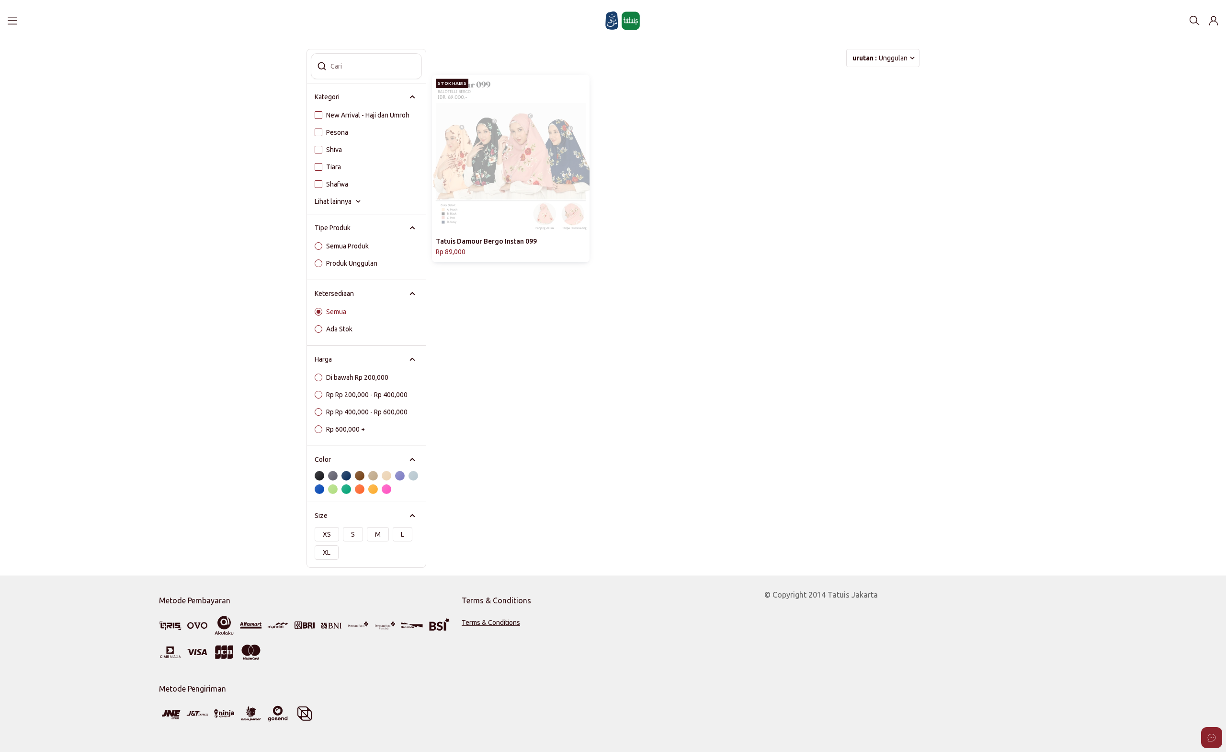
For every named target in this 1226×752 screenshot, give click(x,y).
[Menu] (12, 20)
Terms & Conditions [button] (491, 622)
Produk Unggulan (351, 263)
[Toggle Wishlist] (581, 224)
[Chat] (1211, 737)
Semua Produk (347, 246)
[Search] (1194, 20)
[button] (1213, 20)
